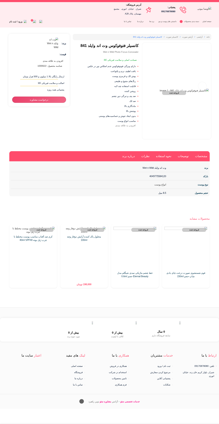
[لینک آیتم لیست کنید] (153, 366)
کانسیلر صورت (172, 37)
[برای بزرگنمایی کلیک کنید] (202, 86)
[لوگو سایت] (204, 8)
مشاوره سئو (105, 401)
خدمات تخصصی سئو (130, 401)
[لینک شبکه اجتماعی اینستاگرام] (14, 8)
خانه (208, 37)
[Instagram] (81, 401)
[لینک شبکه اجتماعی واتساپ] (10, 8)
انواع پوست (160, 184)
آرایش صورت (187, 37)
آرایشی (199, 37)
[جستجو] (41, 21)
